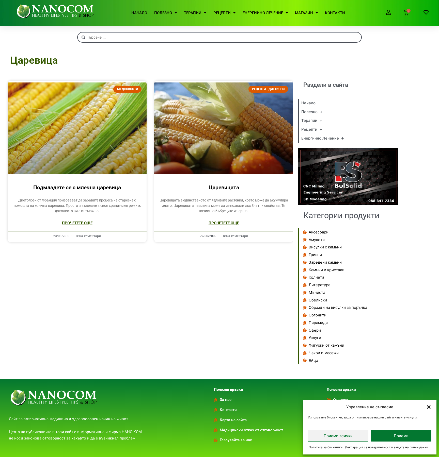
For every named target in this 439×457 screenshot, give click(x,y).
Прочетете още (77, 223)
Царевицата (224, 187)
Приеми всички (338, 435)
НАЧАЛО (139, 13)
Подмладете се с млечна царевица (77, 187)
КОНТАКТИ (335, 13)
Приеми (401, 435)
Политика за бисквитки (325, 447)
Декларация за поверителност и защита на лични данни (386, 447)
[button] (428, 407)
